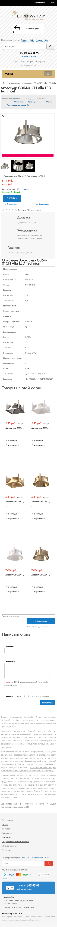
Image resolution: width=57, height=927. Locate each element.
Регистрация (40, 2)
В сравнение (44, 204)
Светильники (14, 83)
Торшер (39, 40)
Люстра (24, 40)
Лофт (32, 40)
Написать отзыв (34, 210)
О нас (14, 61)
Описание (18, 102)
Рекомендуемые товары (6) (18, 105)
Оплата (5, 824)
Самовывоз (7, 833)
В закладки (12, 204)
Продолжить (47, 702)
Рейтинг (9, 696)
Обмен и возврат (9, 846)
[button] (54, 2)
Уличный (26, 857)
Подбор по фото (27, 61)
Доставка (6, 829)
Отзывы (49, 102)
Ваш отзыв (10, 661)
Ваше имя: (10, 646)
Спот (46, 40)
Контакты (6, 837)
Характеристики (34, 102)
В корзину (12, 198)
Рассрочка (40, 61)
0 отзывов (41, 99)
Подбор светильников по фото (15, 841)
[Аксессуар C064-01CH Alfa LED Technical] (28, 134)
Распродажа (7, 820)
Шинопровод (38, 857)
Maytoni (21, 176)
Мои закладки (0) (28, 65)
